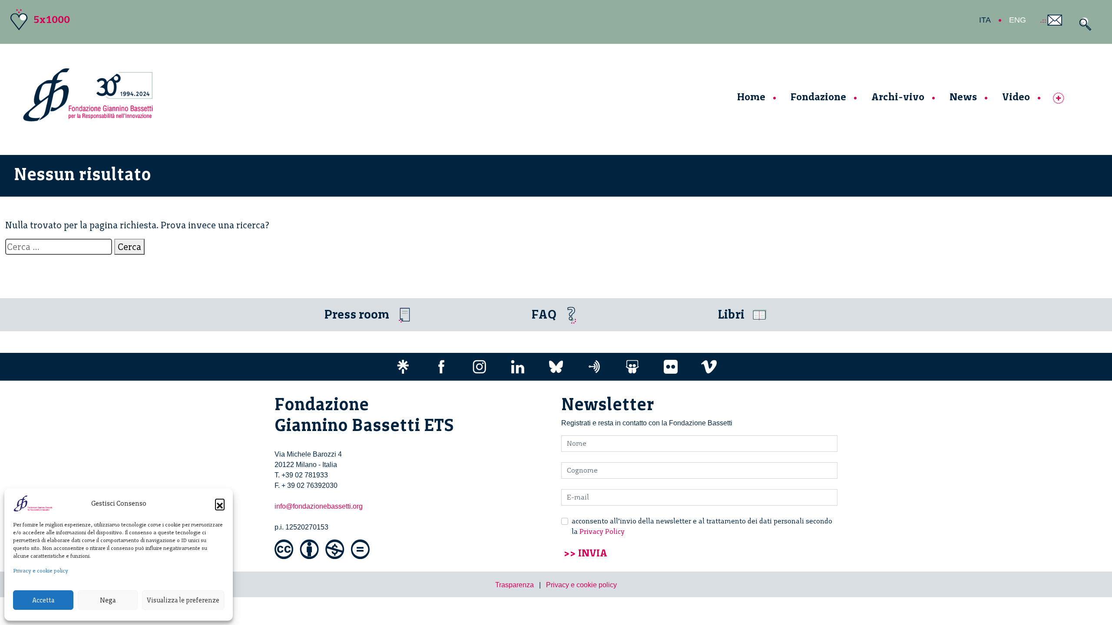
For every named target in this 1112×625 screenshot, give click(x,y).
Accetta (43, 600)
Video (1016, 96)
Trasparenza (514, 585)
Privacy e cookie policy (40, 571)
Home (751, 96)
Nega (108, 600)
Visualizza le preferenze (183, 600)
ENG (1017, 20)
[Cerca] (1083, 24)
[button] (219, 503)
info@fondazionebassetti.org (319, 506)
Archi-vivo (897, 96)
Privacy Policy (602, 531)
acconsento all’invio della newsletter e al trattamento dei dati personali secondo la (702, 526)
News (963, 96)
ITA (985, 20)
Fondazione (818, 96)
